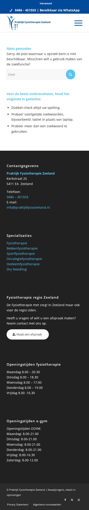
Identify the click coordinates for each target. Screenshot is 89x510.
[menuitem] (45, 3)
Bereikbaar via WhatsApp (60, 10)
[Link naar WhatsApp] (79, 499)
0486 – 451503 (17, 197)
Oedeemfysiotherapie (23, 264)
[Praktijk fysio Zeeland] (37, 23)
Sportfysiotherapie (21, 253)
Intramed (46, 3)
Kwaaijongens (56, 489)
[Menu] (76, 23)
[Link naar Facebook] (65, 499)
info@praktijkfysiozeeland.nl (28, 207)
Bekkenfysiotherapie (22, 248)
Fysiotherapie (17, 243)
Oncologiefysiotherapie (24, 259)
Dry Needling (17, 269)
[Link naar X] (72, 499)
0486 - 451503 (25, 10)
